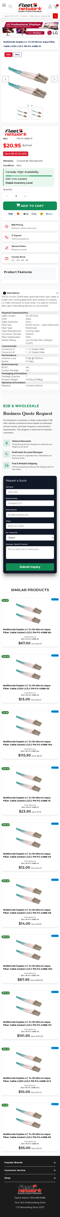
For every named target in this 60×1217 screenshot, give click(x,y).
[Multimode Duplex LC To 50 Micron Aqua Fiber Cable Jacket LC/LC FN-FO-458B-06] (30, 903)
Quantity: (7, 189)
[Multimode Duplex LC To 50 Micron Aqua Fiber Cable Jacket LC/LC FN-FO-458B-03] (30, 847)
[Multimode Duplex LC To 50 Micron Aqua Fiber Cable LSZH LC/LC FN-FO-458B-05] (30, 678)
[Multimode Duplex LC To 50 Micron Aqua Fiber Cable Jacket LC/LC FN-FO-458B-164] (30, 734)
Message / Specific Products (17, 544)
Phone (8, 521)
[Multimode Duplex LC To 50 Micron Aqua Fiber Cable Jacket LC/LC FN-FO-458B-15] (30, 790)
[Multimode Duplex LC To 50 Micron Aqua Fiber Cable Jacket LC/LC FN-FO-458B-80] (30, 622)
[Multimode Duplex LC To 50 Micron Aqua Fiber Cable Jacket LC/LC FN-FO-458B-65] (30, 1127)
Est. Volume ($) (11, 532)
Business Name (11, 498)
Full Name (9, 487)
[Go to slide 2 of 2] (31, 105)
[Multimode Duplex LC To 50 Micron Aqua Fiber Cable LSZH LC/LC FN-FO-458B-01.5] (30, 1071)
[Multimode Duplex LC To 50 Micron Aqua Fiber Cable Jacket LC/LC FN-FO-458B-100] (30, 959)
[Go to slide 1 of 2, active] (28, 105)
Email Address (11, 510)
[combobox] (27, 16)
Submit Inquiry (30, 567)
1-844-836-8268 (37, 1197)
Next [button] (54, 79)
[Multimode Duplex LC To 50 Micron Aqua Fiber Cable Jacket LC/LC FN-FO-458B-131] (30, 1015)
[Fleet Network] (16, 132)
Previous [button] (5, 79)
